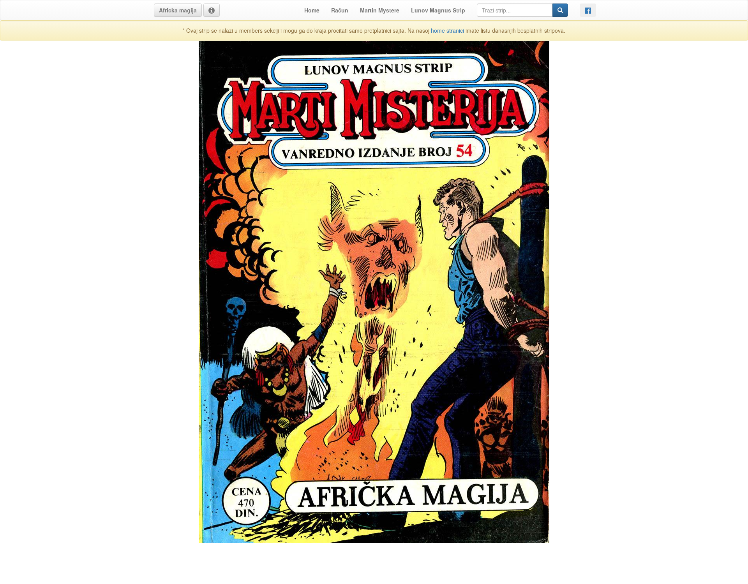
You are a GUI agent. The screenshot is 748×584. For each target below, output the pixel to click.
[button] (178, 10)
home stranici (447, 30)
